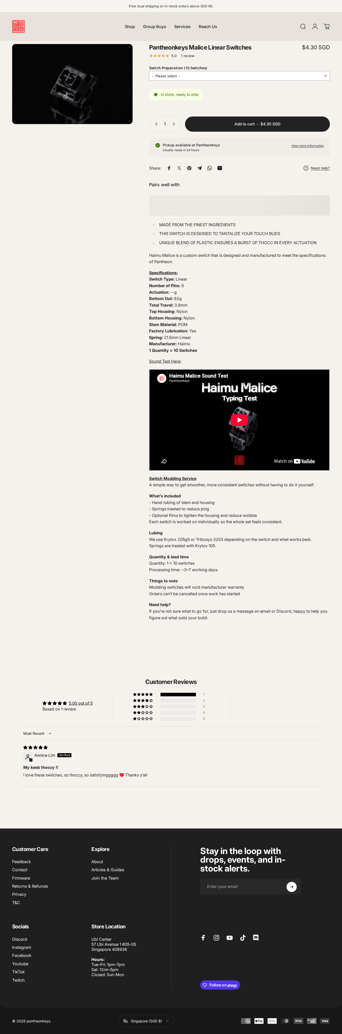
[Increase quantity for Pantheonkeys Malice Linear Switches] (175, 124)
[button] (143, 694)
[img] (35, 747)
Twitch (18, 980)
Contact (19, 869)
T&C (16, 902)
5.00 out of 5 (81, 703)
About (97, 861)
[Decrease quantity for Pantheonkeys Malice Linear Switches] (155, 124)
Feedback (21, 861)
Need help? (320, 168)
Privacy (19, 894)
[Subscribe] (292, 887)
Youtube (20, 963)
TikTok (18, 971)
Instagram (21, 947)
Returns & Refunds (30, 886)
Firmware (21, 878)
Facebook (21, 955)
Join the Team (105, 878)
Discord (19, 939)
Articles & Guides (107, 869)
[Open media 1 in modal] (72, 84)
